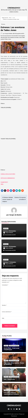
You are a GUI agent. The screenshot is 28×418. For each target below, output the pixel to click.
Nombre (4, 305)
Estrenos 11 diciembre (9, 262)
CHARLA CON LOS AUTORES (8, 174)
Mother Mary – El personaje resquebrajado (11, 348)
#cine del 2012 (14, 35)
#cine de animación (6, 35)
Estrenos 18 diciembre (9, 246)
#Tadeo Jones (7, 39)
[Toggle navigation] (2, 10)
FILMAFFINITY (4, 182)
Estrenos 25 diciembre (9, 231)
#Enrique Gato (4, 37)
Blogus (21, 414)
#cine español (21, 35)
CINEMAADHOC (14, 8)
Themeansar (14, 416)
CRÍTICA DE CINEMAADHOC (8, 178)
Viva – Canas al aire (9, 379)
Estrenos (3, 24)
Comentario (5, 285)
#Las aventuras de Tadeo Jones (15, 37)
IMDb (2, 184)
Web (3, 318)
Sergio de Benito (9, 33)
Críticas (6, 345)
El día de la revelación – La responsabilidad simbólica (11, 393)
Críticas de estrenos (14, 345)
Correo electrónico (6, 311)
